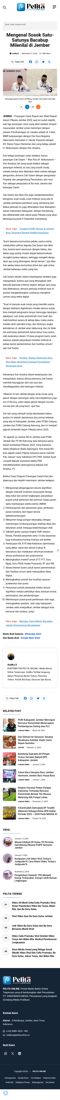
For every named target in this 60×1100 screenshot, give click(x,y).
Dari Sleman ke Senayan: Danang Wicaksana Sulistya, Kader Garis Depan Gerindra (35, 740)
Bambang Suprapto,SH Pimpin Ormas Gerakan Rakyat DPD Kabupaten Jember (34, 757)
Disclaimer (50, 1082)
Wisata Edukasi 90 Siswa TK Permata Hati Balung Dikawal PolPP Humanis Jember (34, 845)
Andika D (15, 53)
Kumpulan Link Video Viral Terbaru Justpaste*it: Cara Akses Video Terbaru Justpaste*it (35, 861)
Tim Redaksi (36, 1078)
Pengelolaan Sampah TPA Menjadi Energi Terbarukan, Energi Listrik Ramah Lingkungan (36, 878)
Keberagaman (37, 1082)
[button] (4, 7)
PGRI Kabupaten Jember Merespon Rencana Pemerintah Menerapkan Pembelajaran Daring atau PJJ (36, 723)
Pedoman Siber (49, 1078)
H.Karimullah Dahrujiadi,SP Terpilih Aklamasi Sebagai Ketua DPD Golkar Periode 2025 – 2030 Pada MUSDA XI (37, 811)
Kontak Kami (10, 1013)
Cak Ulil (21, 747)
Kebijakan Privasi (23, 1082)
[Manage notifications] (5, 1093)
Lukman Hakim (23, 730)
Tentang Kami (10, 1078)
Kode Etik (9, 1082)
